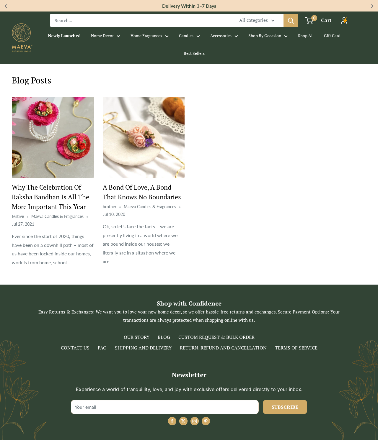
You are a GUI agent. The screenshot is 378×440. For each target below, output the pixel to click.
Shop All (306, 35)
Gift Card (332, 35)
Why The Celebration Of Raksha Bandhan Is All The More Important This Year (50, 197)
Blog (164, 337)
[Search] (291, 20)
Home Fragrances (146, 35)
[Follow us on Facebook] (172, 421)
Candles (186, 35)
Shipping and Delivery (143, 347)
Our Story (136, 337)
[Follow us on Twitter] (183, 421)
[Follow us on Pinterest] (206, 421)
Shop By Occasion (264, 35)
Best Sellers (194, 53)
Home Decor (102, 35)
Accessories (221, 35)
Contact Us (75, 347)
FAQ (102, 347)
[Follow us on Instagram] (194, 421)
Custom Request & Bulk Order (216, 337)
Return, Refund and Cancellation (223, 347)
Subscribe (285, 407)
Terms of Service (296, 347)
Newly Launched (64, 35)
